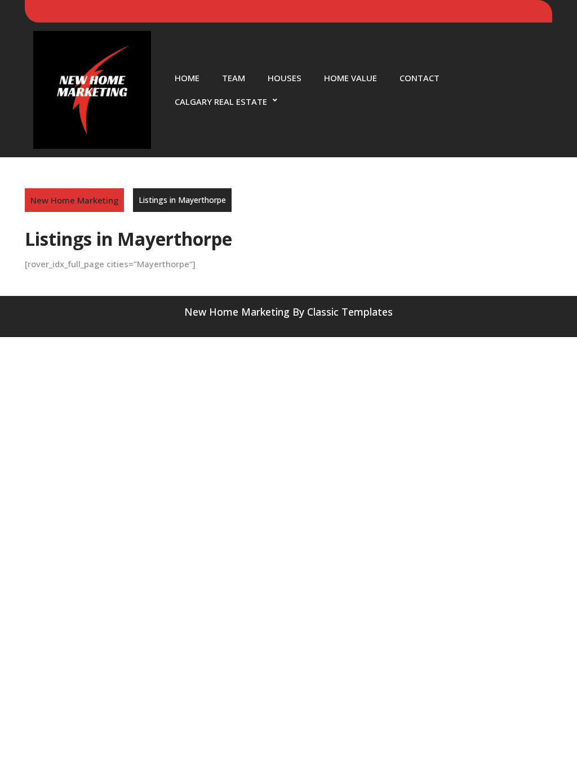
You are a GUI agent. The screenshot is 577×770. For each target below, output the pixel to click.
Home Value (350, 77)
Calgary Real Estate (221, 101)
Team (233, 77)
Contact (420, 77)
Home (187, 77)
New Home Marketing (74, 200)
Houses (284, 77)
